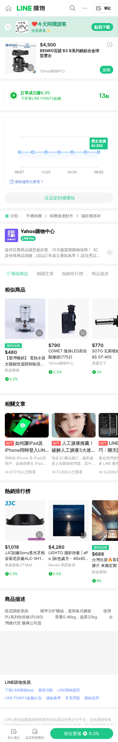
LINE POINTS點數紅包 (23, 698)
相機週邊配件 (61, 215)
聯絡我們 (91, 698)
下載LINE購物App (19, 690)
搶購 (106, 69)
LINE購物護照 (68, 690)
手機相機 (34, 215)
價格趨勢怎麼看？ (29, 181)
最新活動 (45, 690)
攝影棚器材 (91, 216)
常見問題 (72, 698)
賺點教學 (53, 698)
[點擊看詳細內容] (25, 318)
